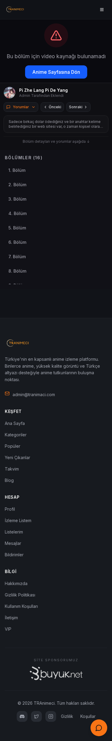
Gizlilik (67, 716)
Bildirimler (14, 554)
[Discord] (22, 716)
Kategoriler (16, 434)
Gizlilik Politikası (20, 594)
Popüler (12, 446)
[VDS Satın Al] (56, 673)
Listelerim (14, 531)
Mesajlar (13, 543)
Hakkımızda (16, 583)
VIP (8, 629)
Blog (9, 480)
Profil (10, 509)
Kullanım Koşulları (21, 606)
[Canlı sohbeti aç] (98, 727)
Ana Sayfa (15, 423)
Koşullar (88, 716)
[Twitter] (36, 716)
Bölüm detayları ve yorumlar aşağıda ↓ (56, 141)
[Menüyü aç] (101, 9)
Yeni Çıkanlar (17, 457)
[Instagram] (50, 716)
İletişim (11, 617)
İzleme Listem (18, 520)
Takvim (12, 468)
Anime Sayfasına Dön (56, 72)
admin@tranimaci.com (34, 394)
